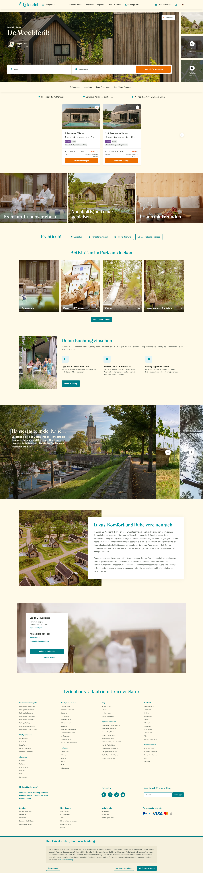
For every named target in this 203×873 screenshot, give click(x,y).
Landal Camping (107, 814)
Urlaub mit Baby (149, 748)
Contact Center (25, 798)
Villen (145, 736)
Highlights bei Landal (26, 735)
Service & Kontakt (114, 5)
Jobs (62, 818)
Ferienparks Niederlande (27, 716)
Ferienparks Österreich (26, 710)
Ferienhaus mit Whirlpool (110, 755)
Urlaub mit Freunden (67, 710)
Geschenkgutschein (25, 824)
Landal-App (105, 811)
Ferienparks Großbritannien (28, 729)
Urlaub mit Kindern (150, 745)
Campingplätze (133, 5)
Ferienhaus (147, 710)
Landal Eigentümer (107, 818)
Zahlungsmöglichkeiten (26, 821)
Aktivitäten (147, 761)
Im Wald (104, 710)
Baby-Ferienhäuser (108, 738)
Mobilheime (147, 726)
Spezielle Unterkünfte (109, 722)
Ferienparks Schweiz (26, 713)
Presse (62, 827)
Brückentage (65, 768)
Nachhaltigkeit (65, 814)
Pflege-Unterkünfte (108, 758)
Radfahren (22, 764)
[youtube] (123, 796)
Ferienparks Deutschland (27, 706)
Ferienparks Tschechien (27, 726)
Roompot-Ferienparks (26, 751)
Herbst (63, 761)
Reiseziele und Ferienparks (28, 703)
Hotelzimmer (148, 716)
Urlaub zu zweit (66, 723)
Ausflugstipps (65, 736)
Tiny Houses (148, 733)
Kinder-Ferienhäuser (108, 735)
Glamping (64, 713)
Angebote (100, 5)
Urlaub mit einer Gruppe (68, 729)
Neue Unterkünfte (25, 748)
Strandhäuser (148, 729)
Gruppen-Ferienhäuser (109, 751)
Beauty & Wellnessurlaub (69, 742)
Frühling (63, 755)
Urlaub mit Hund (66, 719)
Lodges (146, 719)
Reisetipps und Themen (68, 703)
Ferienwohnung (149, 706)
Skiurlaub (22, 761)
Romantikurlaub (66, 739)
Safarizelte (147, 723)
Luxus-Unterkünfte (108, 732)
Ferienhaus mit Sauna (109, 728)
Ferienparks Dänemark (26, 719)
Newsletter (22, 814)
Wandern (22, 770)
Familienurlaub (65, 706)
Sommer (63, 758)
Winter (63, 765)
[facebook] (104, 796)
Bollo (145, 758)
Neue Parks (23, 745)
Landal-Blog (64, 751)
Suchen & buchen (75, 5)
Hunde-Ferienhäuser (109, 745)
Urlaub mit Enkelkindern (151, 755)
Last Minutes (23, 738)
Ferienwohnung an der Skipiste (112, 742)
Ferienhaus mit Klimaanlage (111, 725)
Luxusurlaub (65, 716)
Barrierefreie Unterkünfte (110, 748)
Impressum (22, 818)
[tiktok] (116, 796)
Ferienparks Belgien (25, 723)
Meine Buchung (124, 237)
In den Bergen (106, 713)
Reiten (21, 774)
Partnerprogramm (65, 824)
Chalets (146, 713)
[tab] (78, 452)
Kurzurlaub (22, 742)
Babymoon (64, 726)
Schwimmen (23, 777)
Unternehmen (64, 811)
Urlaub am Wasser (108, 716)
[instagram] (110, 796)
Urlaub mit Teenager (150, 751)
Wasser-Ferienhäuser (150, 739)
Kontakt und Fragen (25, 811)
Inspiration (90, 5)
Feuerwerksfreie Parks (68, 733)
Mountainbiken (24, 767)
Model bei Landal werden (68, 821)
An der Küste (106, 706)
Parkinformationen (100, 237)
